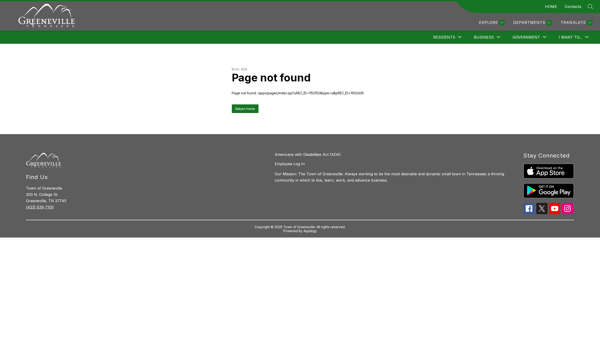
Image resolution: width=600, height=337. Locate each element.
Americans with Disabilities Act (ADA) (308, 154)
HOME (551, 6)
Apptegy (310, 231)
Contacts (573, 6)
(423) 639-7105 (40, 207)
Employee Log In (290, 163)
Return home (245, 109)
